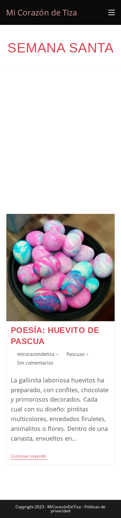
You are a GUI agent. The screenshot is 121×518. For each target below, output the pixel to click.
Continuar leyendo (29, 456)
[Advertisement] (60, 149)
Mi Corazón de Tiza (41, 12)
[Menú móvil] (111, 12)
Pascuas (76, 354)
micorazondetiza (35, 354)
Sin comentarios (35, 363)
